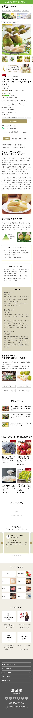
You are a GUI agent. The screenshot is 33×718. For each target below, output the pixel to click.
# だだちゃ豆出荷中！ (6, 10)
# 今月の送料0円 (26, 10)
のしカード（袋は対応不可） (9, 112)
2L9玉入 (5, 104)
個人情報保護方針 (22, 706)
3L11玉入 (20, 104)
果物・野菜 (7, 21)
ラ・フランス (16, 21)
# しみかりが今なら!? (17, 10)
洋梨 (11, 21)
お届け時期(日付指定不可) (8, 107)
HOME (3, 21)
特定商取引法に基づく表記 (12, 706)
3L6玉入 (13, 104)
